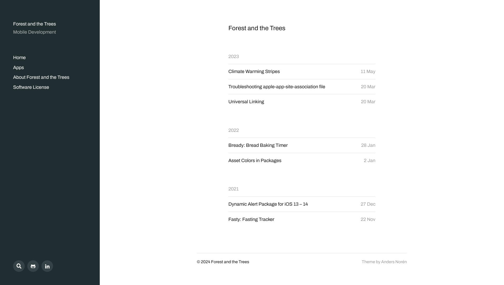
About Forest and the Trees (41, 77)
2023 (233, 56)
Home (19, 57)
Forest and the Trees (34, 24)
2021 (233, 188)
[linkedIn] (47, 266)
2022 (233, 130)
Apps (18, 67)
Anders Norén (394, 262)
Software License (31, 87)
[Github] (33, 266)
